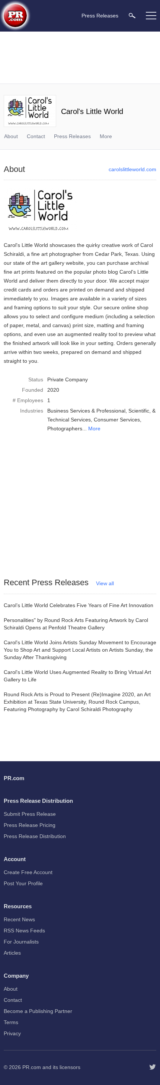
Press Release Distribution (35, 836)
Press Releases (72, 136)
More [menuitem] (106, 136)
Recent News (19, 919)
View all (105, 583)
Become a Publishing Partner (38, 1011)
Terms (11, 1022)
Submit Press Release (30, 814)
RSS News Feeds (24, 931)
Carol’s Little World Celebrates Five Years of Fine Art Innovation (78, 605)
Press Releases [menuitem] (99, 16)
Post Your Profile (23, 883)
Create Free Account (28, 872)
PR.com (31, 1067)
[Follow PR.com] (152, 1067)
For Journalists (21, 942)
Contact (36, 136)
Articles (12, 953)
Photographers (64, 428)
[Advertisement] (80, 57)
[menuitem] (132, 15)
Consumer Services (117, 420)
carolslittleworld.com (132, 169)
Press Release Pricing (29, 825)
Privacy (12, 1033)
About (11, 136)
